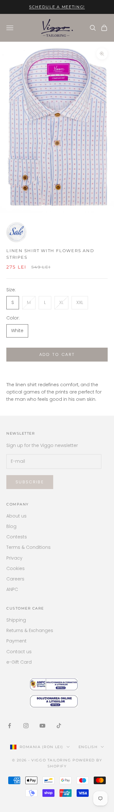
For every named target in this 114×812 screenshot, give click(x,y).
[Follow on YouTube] (42, 725)
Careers (15, 579)
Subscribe (30, 482)
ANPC (12, 589)
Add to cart (57, 354)
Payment (16, 641)
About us (16, 516)
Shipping (16, 620)
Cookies (15, 568)
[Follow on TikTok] (59, 725)
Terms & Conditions (28, 547)
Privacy (14, 558)
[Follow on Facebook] (9, 725)
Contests (16, 537)
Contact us (19, 651)
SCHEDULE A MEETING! (57, 6)
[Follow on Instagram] (26, 725)
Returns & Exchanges (29, 630)
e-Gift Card (19, 662)
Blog (11, 526)
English (88, 747)
